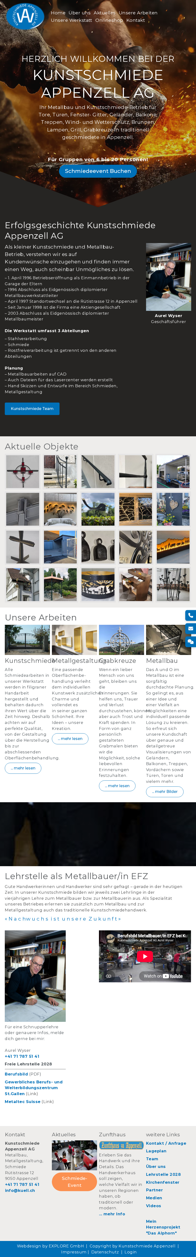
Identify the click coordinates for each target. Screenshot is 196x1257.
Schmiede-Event (74, 1181)
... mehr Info (112, 1213)
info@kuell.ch (20, 1190)
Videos (153, 1205)
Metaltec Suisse (22, 1101)
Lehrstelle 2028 (163, 1174)
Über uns (80, 13)
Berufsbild (16, 1074)
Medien (154, 1197)
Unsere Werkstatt (71, 20)
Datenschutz (105, 1252)
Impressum (74, 1252)
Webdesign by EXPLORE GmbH (50, 1246)
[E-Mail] (190, 628)
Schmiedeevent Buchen (98, 171)
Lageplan (156, 1151)
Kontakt (135, 20)
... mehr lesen (23, 768)
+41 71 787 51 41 (22, 1056)
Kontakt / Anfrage (166, 1143)
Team (152, 1158)
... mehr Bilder (165, 791)
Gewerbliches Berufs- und (34, 1082)
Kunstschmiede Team (32, 408)
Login (131, 1252)
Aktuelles (104, 13)
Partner (154, 1190)
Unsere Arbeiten (138, 13)
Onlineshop (109, 20)
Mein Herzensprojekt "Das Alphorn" (164, 1227)
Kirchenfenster (163, 1182)
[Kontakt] (190, 641)
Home (58, 13)
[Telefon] (190, 615)
